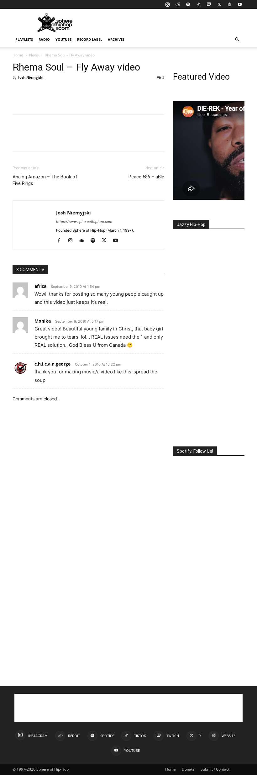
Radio (44, 39)
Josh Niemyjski (30, 77)
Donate (188, 769)
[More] (76, 91)
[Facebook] (19, 91)
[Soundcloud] (84, 241)
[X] (219, 4)
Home (18, 55)
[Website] (229, 4)
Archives (116, 39)
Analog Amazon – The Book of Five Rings (45, 180)
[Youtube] (239, 4)
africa (40, 286)
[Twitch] (208, 4)
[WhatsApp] (62, 91)
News (34, 55)
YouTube (63, 39)
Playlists (24, 39)
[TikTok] (198, 4)
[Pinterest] (47, 91)
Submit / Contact (215, 769)
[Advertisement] (170, 22)
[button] (236, 40)
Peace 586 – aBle (146, 177)
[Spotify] (188, 4)
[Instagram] (167, 4)
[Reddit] (177, 4)
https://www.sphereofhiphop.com (84, 221)
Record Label (89, 39)
